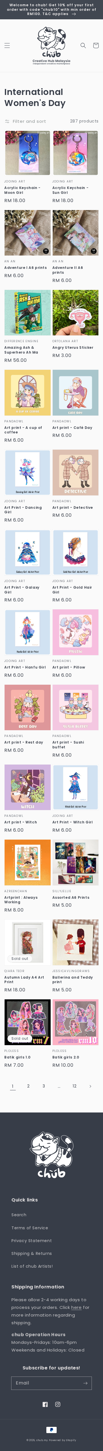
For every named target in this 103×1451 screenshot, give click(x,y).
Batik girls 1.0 (17, 1057)
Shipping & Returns (31, 1253)
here (76, 1307)
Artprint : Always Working (20, 900)
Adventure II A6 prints (67, 270)
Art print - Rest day (23, 742)
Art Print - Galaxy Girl (21, 590)
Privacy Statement (31, 1241)
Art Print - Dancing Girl (23, 510)
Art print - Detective (72, 507)
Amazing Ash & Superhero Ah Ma (21, 350)
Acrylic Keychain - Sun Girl (70, 190)
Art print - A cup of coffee (23, 430)
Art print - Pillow (68, 667)
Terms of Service (29, 1228)
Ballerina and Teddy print (72, 980)
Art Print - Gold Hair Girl (72, 590)
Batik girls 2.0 (65, 1057)
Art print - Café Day (72, 427)
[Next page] (90, 1086)
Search (19, 1215)
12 (74, 1086)
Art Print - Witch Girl (72, 822)
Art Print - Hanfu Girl (25, 667)
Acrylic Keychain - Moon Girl (22, 190)
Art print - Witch (20, 822)
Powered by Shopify (62, 1440)
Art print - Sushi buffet (68, 745)
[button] (7, 45)
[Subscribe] (85, 1383)
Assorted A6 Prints (71, 897)
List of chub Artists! (32, 1266)
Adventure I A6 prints (25, 267)
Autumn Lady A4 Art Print (24, 980)
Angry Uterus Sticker (73, 347)
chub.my (42, 1440)
